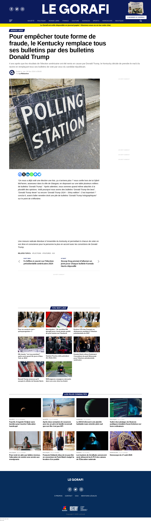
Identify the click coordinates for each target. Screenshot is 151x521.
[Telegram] (39, 174)
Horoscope (107, 21)
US (54, 253)
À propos (58, 496)
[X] (24, 174)
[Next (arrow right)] (3, 520)
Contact (68, 496)
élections (37, 253)
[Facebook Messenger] (35, 174)
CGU (76, 496)
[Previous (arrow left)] (1, 520)
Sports (96, 21)
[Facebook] (20, 174)
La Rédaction (24, 73)
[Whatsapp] (31, 174)
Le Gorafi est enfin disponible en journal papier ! (75, 25)
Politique (41, 21)
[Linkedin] (28, 174)
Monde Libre (54, 21)
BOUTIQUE (119, 21)
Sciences (86, 21)
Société (31, 21)
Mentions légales (89, 496)
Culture (75, 21)
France (65, 21)
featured (47, 253)
